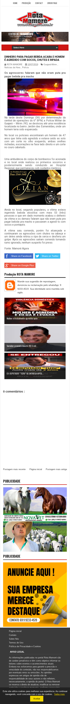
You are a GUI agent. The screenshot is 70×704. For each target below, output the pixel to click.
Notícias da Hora (12, 67)
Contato (12, 635)
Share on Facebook (21, 256)
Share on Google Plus (22, 265)
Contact (39, 3)
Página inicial (35, 469)
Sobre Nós (14, 639)
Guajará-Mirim (50, 64)
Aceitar (36, 698)
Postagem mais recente (14, 469)
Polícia (25, 67)
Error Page (52, 3)
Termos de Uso (16, 642)
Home (15, 3)
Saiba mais (59, 694)
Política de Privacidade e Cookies (25, 646)
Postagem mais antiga (56, 469)
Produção (26, 3)
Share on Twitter (50, 256)
